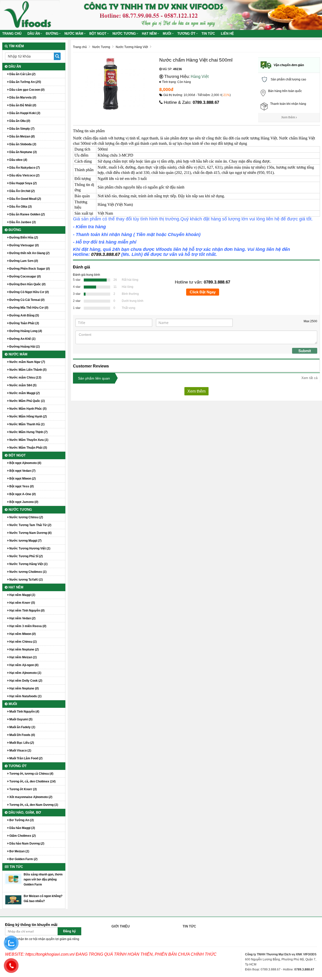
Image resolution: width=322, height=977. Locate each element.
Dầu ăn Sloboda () (22, 144)
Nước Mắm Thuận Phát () (28, 447)
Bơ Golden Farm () (23, 859)
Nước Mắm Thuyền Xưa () (28, 440)
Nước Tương (124, 33)
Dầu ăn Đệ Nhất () (22, 105)
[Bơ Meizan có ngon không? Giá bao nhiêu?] (13, 899)
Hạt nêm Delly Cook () (25, 680)
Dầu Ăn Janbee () (22, 222)
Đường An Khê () (22, 339)
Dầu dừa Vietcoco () (24, 175)
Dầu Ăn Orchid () (22, 191)
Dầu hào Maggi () (22, 828)
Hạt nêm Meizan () (23, 657)
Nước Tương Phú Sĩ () (26, 556)
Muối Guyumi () (20, 719)
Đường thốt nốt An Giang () (29, 253)
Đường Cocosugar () (25, 276)
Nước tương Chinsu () (26, 517)
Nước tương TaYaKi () (26, 579)
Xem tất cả (309, 378)
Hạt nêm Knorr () (22, 602)
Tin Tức (208, 33)
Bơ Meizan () (19, 851)
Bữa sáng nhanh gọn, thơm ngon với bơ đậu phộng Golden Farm (43, 879)
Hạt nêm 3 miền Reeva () (27, 626)
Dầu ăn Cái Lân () (22, 74)
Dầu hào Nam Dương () (26, 843)
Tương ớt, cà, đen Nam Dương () (33, 805)
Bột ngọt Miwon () (22, 478)
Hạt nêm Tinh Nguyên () (27, 610)
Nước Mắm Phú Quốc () (27, 401)
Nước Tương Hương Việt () (29, 548)
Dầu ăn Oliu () (19, 121)
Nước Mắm (73, 33)
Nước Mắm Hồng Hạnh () (28, 416)
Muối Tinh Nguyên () (24, 711)
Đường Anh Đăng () (24, 315)
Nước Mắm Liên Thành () (28, 369)
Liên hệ (227, 33)
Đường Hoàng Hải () (24, 346)
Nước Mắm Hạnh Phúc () (28, 408)
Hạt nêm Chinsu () (23, 641)
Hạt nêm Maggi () (22, 595)
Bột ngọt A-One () (22, 494)
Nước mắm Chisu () (25, 377)
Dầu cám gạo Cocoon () (27, 89)
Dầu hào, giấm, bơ (24, 812)
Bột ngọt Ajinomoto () (25, 463)
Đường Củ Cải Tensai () (27, 300)
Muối (167, 33)
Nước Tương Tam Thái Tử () (30, 525)
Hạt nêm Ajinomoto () (25, 673)
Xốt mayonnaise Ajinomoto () (30, 797)
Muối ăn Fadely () (22, 727)
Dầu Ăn (33, 33)
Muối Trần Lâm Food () (26, 758)
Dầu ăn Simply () (21, 128)
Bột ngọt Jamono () (23, 502)
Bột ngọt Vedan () (22, 471)
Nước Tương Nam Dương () (30, 533)
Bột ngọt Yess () (21, 486)
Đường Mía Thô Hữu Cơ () (28, 307)
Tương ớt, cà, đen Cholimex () (32, 781)
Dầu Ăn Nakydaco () (24, 167)
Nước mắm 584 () (22, 385)
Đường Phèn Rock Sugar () (29, 268)
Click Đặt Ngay (203, 292)
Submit (304, 351)
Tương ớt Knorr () (23, 789)
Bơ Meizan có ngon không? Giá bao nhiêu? (43, 898)
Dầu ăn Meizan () (22, 136)
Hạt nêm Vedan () (22, 618)
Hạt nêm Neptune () (24, 649)
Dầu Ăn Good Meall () (25, 199)
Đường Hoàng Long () (25, 331)
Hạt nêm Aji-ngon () (23, 665)
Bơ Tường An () (21, 820)
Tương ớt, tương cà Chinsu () (31, 773)
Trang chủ (11, 33)
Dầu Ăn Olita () (20, 206)
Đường (52, 33)
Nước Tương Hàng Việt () (28, 564)
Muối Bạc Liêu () (21, 743)
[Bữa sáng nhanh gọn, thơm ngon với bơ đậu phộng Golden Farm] (13, 878)
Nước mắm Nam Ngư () (27, 362)
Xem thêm (288, 117)
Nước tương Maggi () (25, 540)
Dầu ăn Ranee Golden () (27, 214)
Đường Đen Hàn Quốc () (27, 284)
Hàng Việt (200, 76)
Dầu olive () (18, 160)
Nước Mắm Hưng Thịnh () (28, 432)
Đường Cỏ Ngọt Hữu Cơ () (29, 292)
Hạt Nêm (149, 33)
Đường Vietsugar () (24, 245)
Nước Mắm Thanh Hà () (27, 424)
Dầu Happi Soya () (23, 183)
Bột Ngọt (97, 33)
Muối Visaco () (20, 750)
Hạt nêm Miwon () (22, 634)
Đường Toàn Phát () (24, 323)
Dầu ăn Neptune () (23, 152)
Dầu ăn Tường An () (25, 82)
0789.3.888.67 (206, 102)
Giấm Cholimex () (22, 836)
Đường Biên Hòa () (23, 237)
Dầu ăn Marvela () (22, 97)
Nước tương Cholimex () (28, 572)
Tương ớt (186, 33)
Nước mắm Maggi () (24, 393)
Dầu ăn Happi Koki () (24, 113)
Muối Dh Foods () (22, 735)
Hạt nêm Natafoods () (25, 696)
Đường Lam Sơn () (23, 261)
